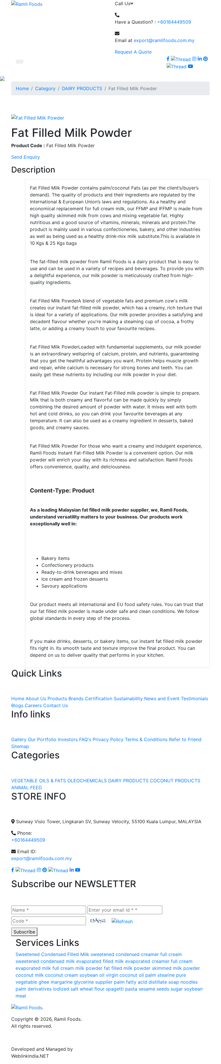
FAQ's (85, 739)
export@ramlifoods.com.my (164, 40)
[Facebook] (168, 59)
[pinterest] (205, 59)
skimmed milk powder (176, 968)
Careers (33, 705)
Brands (75, 698)
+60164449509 (174, 22)
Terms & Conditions (146, 739)
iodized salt (65, 989)
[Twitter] (181, 59)
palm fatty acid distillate (140, 982)
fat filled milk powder (127, 968)
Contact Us (55, 705)
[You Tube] (77, 870)
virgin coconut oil (125, 975)
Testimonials (194, 698)
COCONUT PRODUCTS (175, 780)
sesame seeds (154, 989)
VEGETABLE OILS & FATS (38, 780)
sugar (177, 989)
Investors (68, 739)
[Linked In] (200, 59)
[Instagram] (194, 59)
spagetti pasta (121, 989)
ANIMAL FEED (26, 787)
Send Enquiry (25, 157)
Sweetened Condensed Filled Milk (52, 954)
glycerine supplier (93, 982)
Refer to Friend (185, 739)
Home (22, 88)
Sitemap (20, 746)
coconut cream (61, 975)
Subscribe (24, 932)
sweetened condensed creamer (125, 954)
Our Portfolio (42, 739)
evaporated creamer (147, 961)
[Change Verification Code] (121, 921)
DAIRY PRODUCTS (82, 88)
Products (57, 698)
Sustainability (128, 698)
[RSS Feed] (197, 66)
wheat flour (92, 989)
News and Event (162, 698)
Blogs (17, 705)
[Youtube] (190, 66)
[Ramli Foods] (26, 3)
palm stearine (160, 975)
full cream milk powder (77, 968)
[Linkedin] (72, 870)
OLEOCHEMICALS (87, 780)
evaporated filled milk (100, 961)
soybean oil (91, 975)
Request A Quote (133, 52)
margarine (62, 982)
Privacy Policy (108, 739)
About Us (36, 698)
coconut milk (30, 975)
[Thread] (176, 66)
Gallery (18, 739)
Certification (98, 698)
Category (45, 88)
